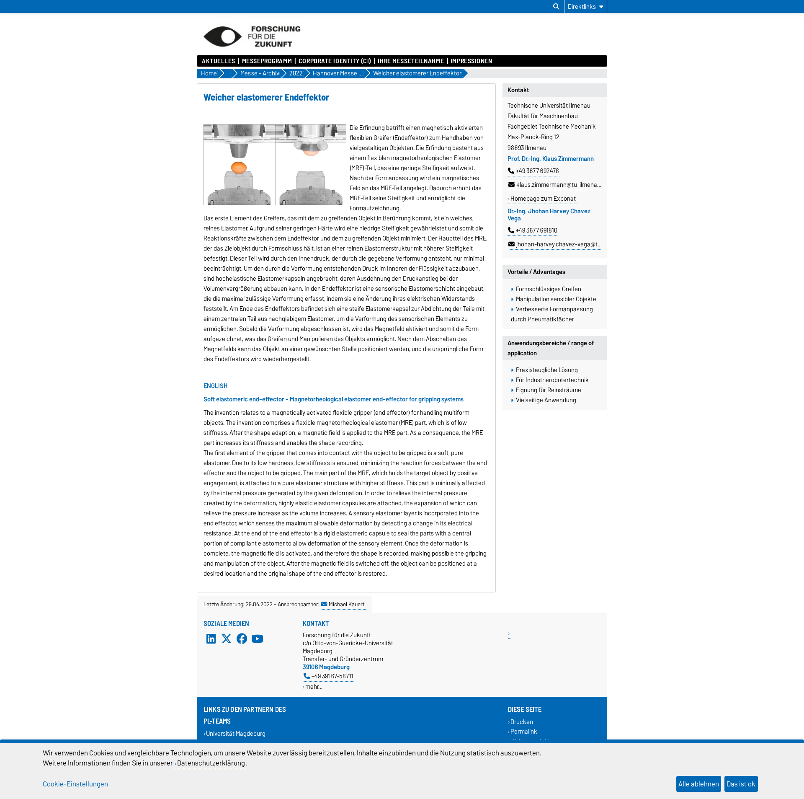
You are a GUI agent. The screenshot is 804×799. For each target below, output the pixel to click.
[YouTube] (257, 638)
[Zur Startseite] (252, 51)
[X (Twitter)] (226, 638)
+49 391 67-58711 (332, 676)
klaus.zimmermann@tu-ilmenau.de (562, 185)
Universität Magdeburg (235, 733)
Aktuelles (218, 61)
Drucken (521, 722)
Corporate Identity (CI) (335, 61)
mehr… (313, 686)
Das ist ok (741, 784)
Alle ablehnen (698, 784)
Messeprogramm (267, 61)
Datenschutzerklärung (211, 763)
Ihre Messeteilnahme (411, 61)
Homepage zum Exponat (543, 199)
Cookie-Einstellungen (75, 784)
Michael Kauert (347, 604)
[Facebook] (242, 638)
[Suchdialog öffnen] (556, 7)
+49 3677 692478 (537, 171)
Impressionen (471, 61)
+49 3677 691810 (536, 230)
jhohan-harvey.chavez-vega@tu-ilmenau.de (574, 244)
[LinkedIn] (211, 638)
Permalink (523, 731)
